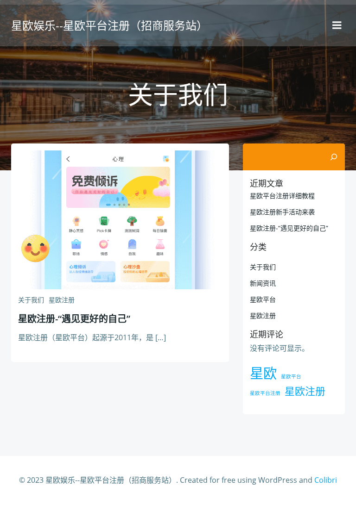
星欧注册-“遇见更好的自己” (289, 228)
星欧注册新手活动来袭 (282, 211)
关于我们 (31, 299)
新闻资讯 (263, 283)
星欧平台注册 (265, 393)
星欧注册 (62, 299)
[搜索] (334, 156)
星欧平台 (263, 299)
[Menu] (337, 25)
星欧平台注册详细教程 (282, 195)
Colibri (325, 480)
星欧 (263, 373)
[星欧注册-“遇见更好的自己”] (120, 219)
